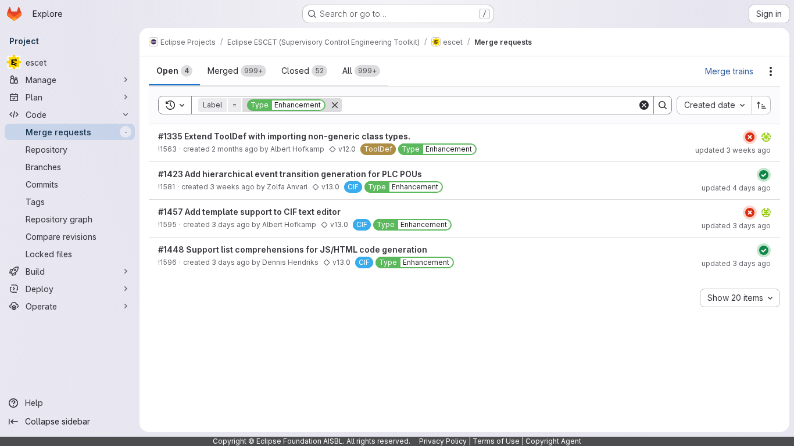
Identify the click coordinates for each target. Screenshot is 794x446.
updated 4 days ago (736, 188)
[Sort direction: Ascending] (761, 105)
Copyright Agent (553, 441)
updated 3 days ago (736, 225)
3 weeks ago (232, 186)
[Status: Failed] (750, 137)
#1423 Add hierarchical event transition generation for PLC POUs (290, 174)
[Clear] (644, 105)
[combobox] (714, 105)
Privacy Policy (443, 441)
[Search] (662, 105)
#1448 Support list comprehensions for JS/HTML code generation (292, 249)
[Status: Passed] (764, 175)
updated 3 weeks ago (733, 150)
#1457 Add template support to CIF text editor (249, 212)
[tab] (174, 70)
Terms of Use (496, 441)
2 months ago (235, 149)
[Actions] (770, 71)
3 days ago (231, 224)
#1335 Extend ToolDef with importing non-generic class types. (284, 136)
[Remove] (335, 105)
